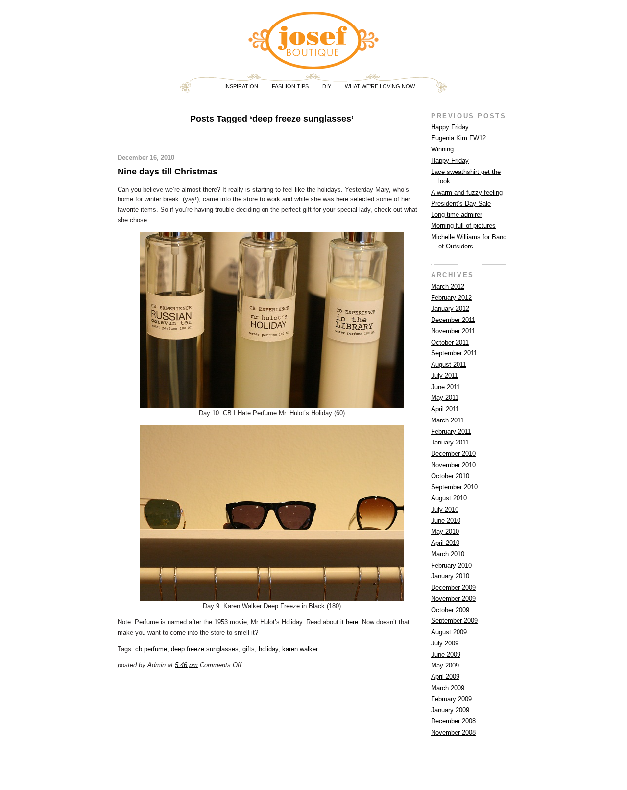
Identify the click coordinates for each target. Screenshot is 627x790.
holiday (268, 649)
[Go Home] (313, 65)
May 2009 (445, 665)
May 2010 (445, 531)
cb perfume (151, 649)
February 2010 (451, 565)
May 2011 (444, 397)
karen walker (300, 649)
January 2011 (450, 442)
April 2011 (445, 409)
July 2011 (444, 375)
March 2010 (447, 554)
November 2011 (453, 331)
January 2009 (450, 710)
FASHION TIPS (290, 86)
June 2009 (445, 654)
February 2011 (451, 431)
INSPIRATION (241, 86)
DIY (326, 86)
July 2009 (444, 643)
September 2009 (454, 620)
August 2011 (448, 364)
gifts (248, 649)
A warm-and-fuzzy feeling (467, 192)
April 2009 (445, 676)
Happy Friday (450, 127)
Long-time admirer (456, 214)
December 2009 (453, 587)
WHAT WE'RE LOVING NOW (380, 86)
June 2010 (445, 520)
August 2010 (449, 498)
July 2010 (444, 509)
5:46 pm (186, 664)
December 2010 (453, 453)
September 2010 (454, 487)
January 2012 (450, 308)
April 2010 (445, 542)
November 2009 (453, 598)
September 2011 (454, 353)
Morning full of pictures (463, 225)
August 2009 (449, 632)
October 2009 (450, 610)
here (352, 622)
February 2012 (451, 297)
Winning (442, 149)
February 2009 (451, 699)
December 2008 (453, 721)
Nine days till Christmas (167, 171)
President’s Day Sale (461, 203)
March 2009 (447, 687)
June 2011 (445, 387)
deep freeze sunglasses (205, 649)
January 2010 (450, 576)
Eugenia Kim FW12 (458, 138)
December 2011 (453, 319)
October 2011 (450, 342)
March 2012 (447, 286)
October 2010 (450, 476)
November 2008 (453, 732)
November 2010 (453, 465)
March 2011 (447, 420)
